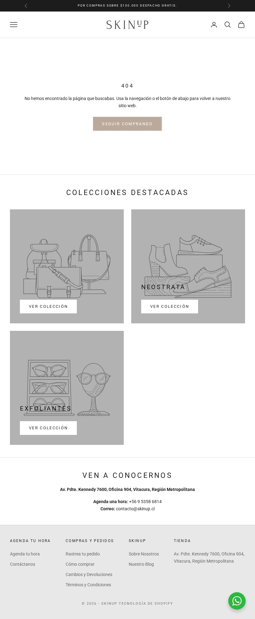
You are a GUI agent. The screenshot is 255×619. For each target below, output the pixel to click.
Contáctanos (22, 564)
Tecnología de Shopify (146, 604)
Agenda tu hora (25, 553)
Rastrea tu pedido (83, 553)
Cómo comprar (80, 564)
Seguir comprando (127, 123)
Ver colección (48, 306)
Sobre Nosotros (144, 553)
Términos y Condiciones (88, 584)
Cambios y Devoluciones (89, 574)
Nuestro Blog (141, 564)
